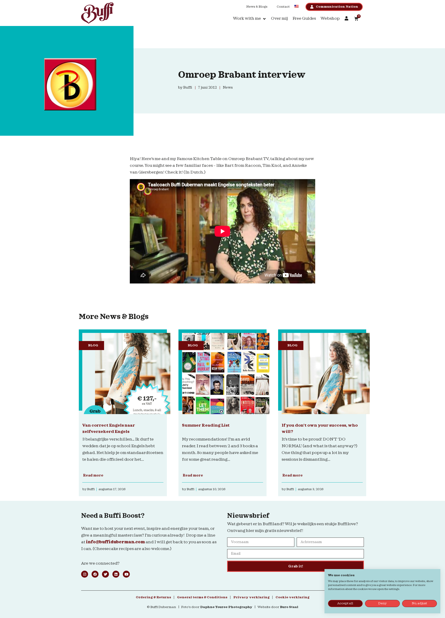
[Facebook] (95, 574)
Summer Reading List (206, 425)
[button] (250, 18)
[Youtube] (126, 574)
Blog (93, 345)
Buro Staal (289, 607)
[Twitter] (105, 574)
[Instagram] (84, 574)
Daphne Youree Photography (226, 607)
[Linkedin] (115, 574)
